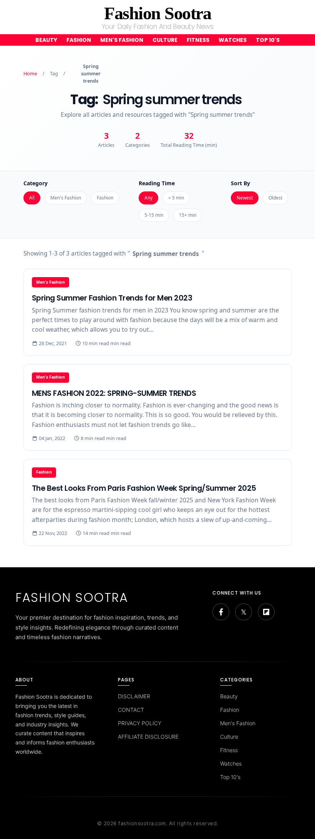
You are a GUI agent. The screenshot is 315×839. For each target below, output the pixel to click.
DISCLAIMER (134, 696)
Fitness (198, 40)
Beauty (46, 40)
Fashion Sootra (157, 13)
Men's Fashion (121, 40)
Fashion (78, 40)
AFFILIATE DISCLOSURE (148, 736)
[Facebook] (220, 611)
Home (30, 73)
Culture (165, 40)
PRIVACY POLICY (139, 723)
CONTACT (131, 709)
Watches (233, 40)
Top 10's (268, 40)
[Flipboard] (266, 611)
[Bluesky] (243, 611)
